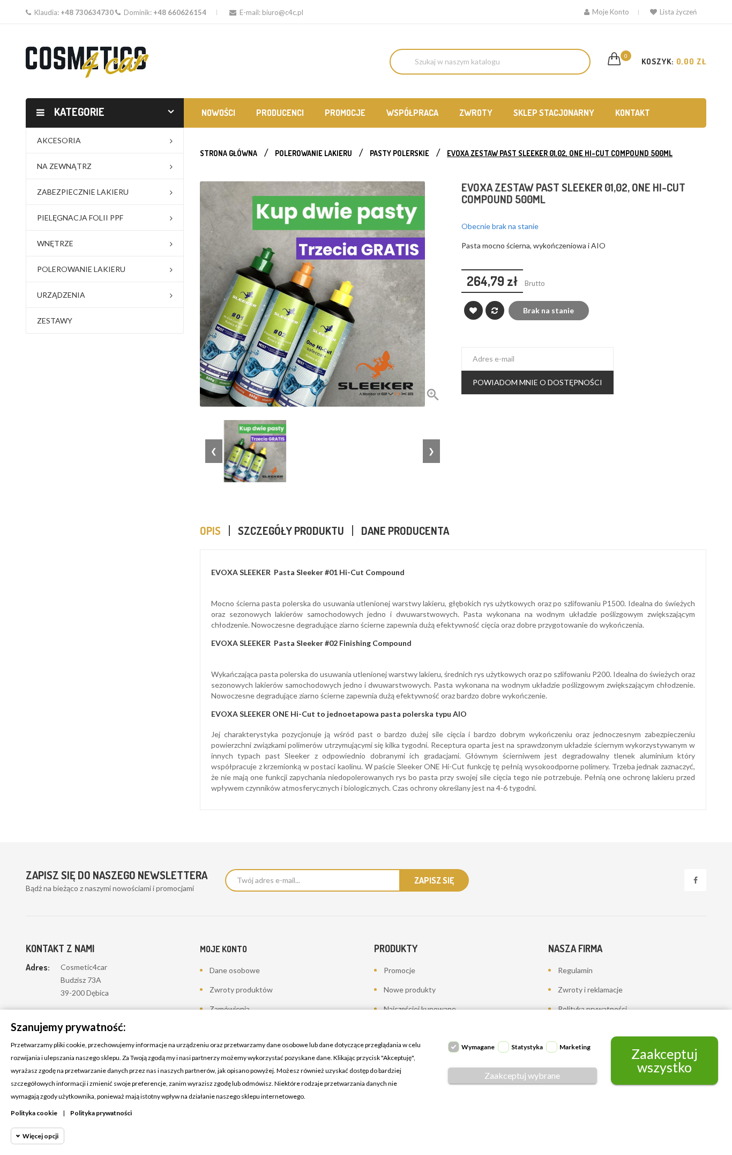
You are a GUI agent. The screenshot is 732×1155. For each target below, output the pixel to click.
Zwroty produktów (241, 989)
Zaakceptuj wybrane (522, 1075)
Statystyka (527, 1047)
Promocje (399, 970)
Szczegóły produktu (291, 530)
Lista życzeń (678, 12)
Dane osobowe (235, 970)
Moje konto (223, 949)
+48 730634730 (87, 12)
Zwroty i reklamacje (590, 989)
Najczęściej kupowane (420, 1008)
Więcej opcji (40, 1136)
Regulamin (575, 970)
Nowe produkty (410, 989)
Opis (210, 530)
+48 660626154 (179, 12)
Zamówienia (230, 1008)
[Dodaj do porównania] (494, 310)
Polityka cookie (34, 1113)
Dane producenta (405, 530)
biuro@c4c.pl (282, 12)
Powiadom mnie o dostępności (537, 382)
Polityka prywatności (592, 1008)
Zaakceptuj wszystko (664, 1060)
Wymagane (478, 1047)
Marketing (575, 1047)
